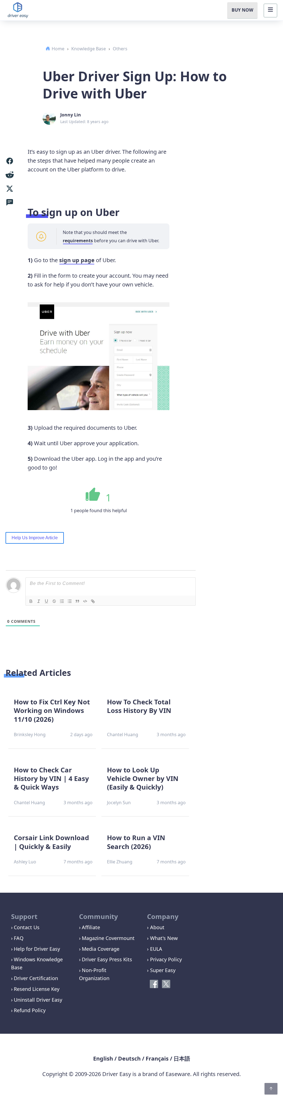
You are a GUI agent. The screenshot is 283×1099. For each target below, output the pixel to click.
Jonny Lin (70, 115)
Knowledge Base (88, 49)
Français (157, 1058)
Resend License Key (36, 989)
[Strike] (54, 601)
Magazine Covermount (108, 938)
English (103, 1058)
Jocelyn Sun (119, 802)
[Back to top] (270, 1089)
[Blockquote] (77, 601)
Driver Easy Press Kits (107, 959)
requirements (78, 241)
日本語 (182, 1058)
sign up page (77, 260)
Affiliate (91, 927)
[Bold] (31, 601)
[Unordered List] (70, 601)
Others (120, 49)
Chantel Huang (122, 734)
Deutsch (129, 1058)
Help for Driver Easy (37, 949)
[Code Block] (85, 601)
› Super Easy (161, 970)
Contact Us (27, 927)
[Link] (93, 601)
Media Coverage (100, 949)
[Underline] (46, 601)
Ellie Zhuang (119, 862)
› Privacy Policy (164, 959)
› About (155, 927)
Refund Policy (30, 1010)
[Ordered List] (62, 601)
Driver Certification (36, 978)
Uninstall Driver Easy (38, 999)
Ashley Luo (25, 862)
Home (58, 49)
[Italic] (39, 601)
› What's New (162, 938)
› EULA (154, 949)
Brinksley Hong (30, 734)
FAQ (18, 938)
